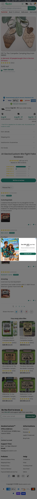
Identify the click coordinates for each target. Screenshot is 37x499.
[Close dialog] (35, 238)
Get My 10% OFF (27, 253)
